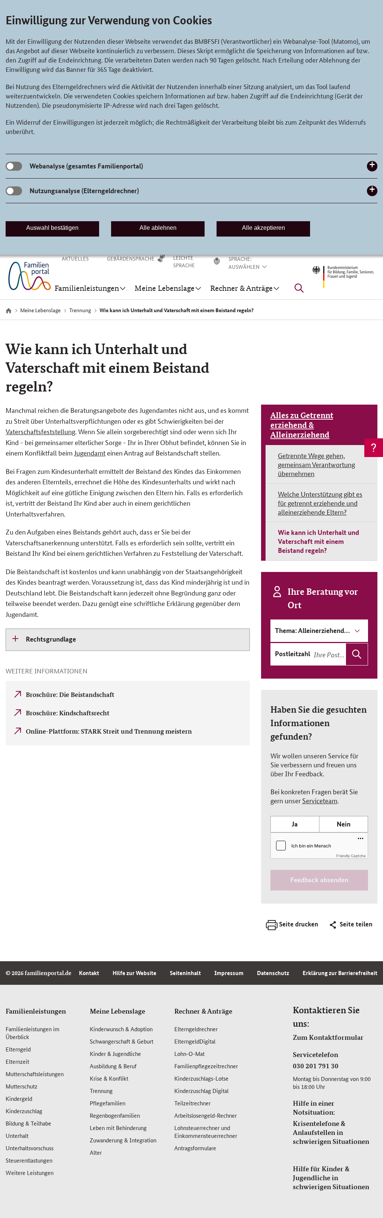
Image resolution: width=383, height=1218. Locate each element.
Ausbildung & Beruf (113, 1066)
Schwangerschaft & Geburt (121, 1041)
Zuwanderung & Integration (123, 1140)
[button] (252, 266)
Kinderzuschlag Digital (201, 1090)
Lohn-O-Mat (189, 1053)
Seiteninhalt (185, 973)
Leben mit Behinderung (118, 1128)
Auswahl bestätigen (52, 228)
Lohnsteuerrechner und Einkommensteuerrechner (205, 1131)
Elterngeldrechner (196, 1029)
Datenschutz (273, 973)
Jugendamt (89, 452)
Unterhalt (17, 1135)
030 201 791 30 (315, 1065)
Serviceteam (319, 800)
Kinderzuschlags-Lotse (201, 1078)
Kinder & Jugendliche (115, 1053)
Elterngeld (18, 1049)
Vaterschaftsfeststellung (40, 431)
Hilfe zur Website (134, 973)
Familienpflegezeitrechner (206, 1066)
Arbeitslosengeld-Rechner (205, 1115)
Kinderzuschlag (24, 1111)
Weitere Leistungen (29, 1172)
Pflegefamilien (107, 1103)
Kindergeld (19, 1098)
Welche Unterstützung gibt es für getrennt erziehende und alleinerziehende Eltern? (320, 502)
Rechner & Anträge (203, 1011)
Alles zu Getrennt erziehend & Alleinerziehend (301, 424)
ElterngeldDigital (194, 1041)
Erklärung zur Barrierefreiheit (340, 973)
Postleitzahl (292, 653)
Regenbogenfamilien (115, 1115)
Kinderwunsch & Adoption (121, 1029)
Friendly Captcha (351, 855)
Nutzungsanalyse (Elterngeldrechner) (84, 190)
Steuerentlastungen (29, 1160)
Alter (96, 1152)
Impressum (228, 973)
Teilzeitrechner (192, 1103)
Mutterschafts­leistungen (35, 1074)
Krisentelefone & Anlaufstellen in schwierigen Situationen (331, 1132)
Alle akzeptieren (263, 228)
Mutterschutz (21, 1086)
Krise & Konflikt (109, 1078)
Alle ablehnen (158, 228)
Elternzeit (17, 1061)
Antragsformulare (195, 1148)
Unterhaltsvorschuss (29, 1148)
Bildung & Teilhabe (28, 1123)
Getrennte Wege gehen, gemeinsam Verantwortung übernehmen (316, 464)
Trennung (101, 1090)
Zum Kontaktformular (328, 1037)
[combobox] (340, 654)
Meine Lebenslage (117, 1011)
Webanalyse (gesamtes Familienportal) (86, 165)
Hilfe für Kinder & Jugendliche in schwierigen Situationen (331, 1177)
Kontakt (89, 973)
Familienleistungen (36, 1011)
